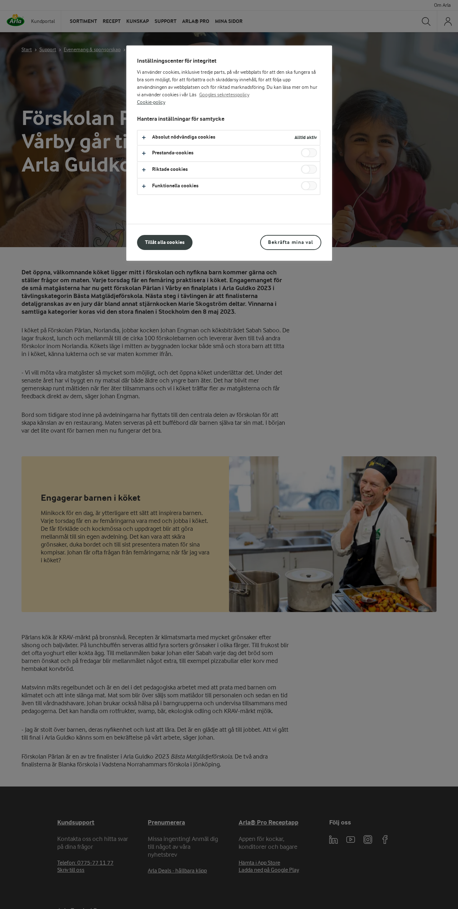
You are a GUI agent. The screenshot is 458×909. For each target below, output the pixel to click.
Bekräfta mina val (290, 242)
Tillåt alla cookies (165, 242)
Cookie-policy (151, 102)
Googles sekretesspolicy (224, 94)
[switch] (309, 152)
